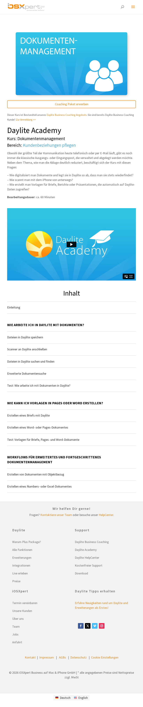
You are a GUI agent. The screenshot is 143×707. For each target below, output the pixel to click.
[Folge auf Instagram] (101, 626)
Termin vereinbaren (24, 603)
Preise (16, 581)
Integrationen (21, 565)
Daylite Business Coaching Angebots (67, 115)
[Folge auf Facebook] (81, 626)
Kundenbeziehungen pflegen (49, 145)
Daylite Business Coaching (92, 542)
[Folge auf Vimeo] (94, 626)
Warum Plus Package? (26, 542)
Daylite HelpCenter (87, 558)
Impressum (46, 657)
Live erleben (20, 573)
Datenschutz (78, 657)
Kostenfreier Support (88, 565)
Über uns (18, 619)
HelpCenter (106, 515)
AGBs (62, 657)
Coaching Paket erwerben (71, 104)
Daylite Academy (34, 130)
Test (14, 21)
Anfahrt (17, 642)
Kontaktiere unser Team (56, 515)
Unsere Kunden (22, 611)
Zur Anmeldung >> (26, 119)
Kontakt (30, 657)
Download (81, 573)
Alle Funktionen (22, 550)
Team (16, 626)
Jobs (15, 634)
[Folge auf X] (88, 626)
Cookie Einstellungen (104, 657)
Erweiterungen (21, 558)
